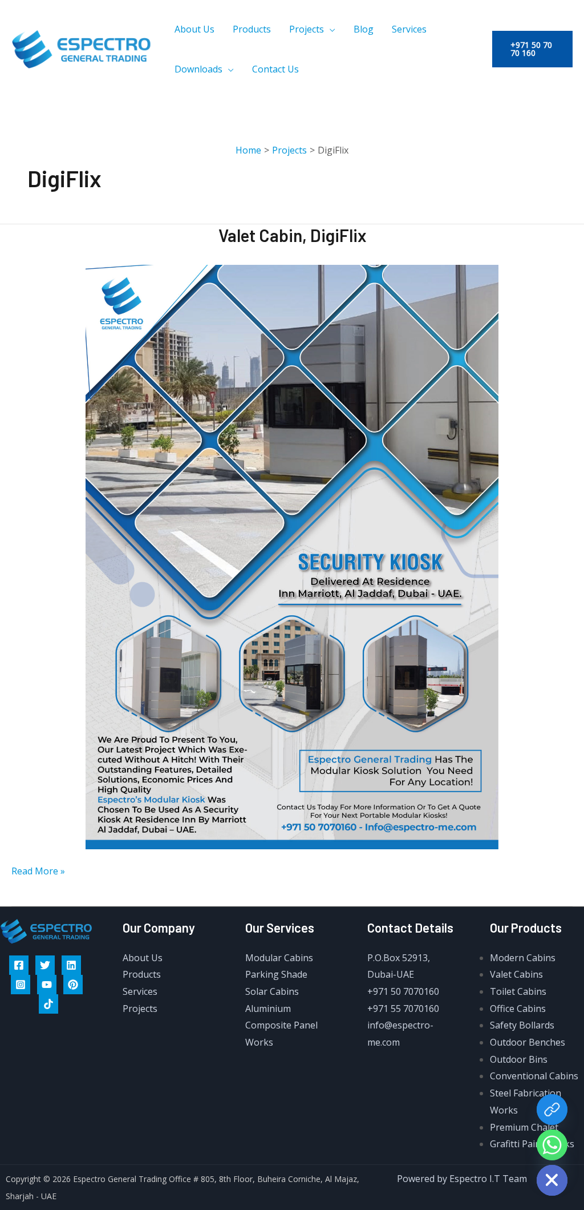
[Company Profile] (552, 1109)
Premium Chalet (524, 1127)
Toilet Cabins (518, 991)
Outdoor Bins (519, 1059)
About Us (194, 29)
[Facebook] (19, 965)
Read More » (38, 870)
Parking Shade (276, 974)
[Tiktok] (48, 1004)
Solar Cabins (272, 991)
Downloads (198, 69)
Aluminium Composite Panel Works (281, 1025)
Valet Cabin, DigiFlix (292, 235)
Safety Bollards (522, 1025)
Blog (364, 29)
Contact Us (275, 69)
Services (409, 29)
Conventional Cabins (534, 1076)
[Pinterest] (73, 984)
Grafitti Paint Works (532, 1144)
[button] (532, 49)
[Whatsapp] (552, 1145)
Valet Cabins (516, 974)
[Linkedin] (71, 965)
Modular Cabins (279, 957)
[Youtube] (46, 984)
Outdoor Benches (527, 1042)
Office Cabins (518, 1008)
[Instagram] (20, 984)
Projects (306, 29)
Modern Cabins (522, 957)
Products (252, 29)
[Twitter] (45, 965)
